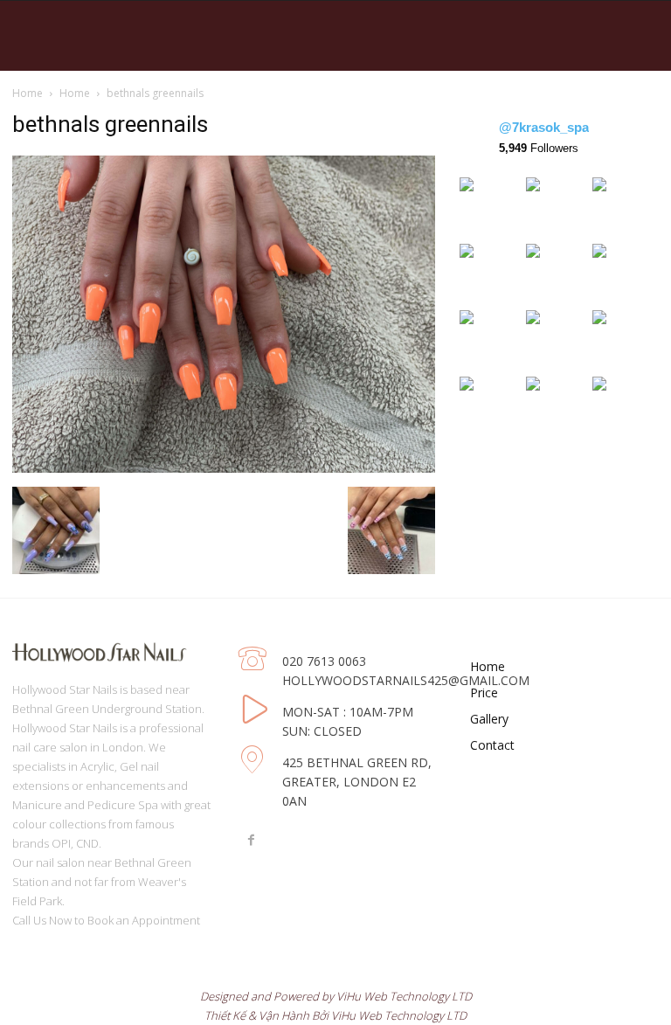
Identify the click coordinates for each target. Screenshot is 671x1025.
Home (27, 93)
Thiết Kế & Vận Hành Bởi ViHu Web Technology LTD (335, 1015)
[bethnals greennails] (223, 468)
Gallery (489, 718)
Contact (492, 745)
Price (484, 692)
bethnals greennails (110, 124)
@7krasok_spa (544, 127)
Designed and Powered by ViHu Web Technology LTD (336, 996)
